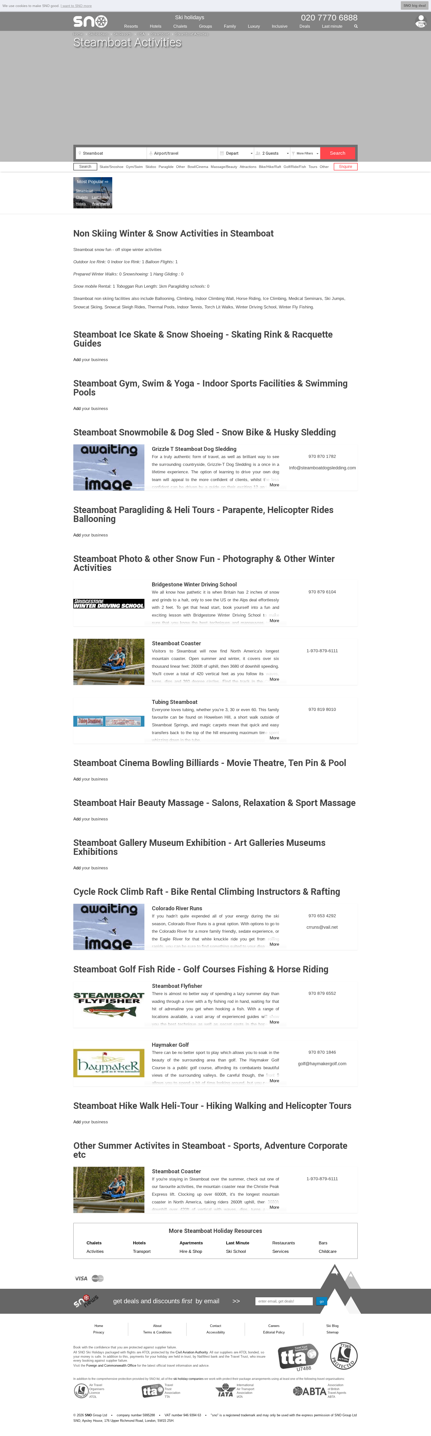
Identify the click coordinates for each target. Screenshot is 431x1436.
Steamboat (160, 34)
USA (141, 34)
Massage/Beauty (224, 167)
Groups (205, 26)
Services (280, 1251)
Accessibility (216, 1332)
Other (180, 167)
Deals (305, 26)
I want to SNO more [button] (76, 6)
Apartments (101, 204)
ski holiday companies (188, 1379)
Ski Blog (332, 1326)
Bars (323, 1243)
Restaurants (283, 1243)
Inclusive (280, 26)
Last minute (101, 197)
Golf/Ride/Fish (295, 167)
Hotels (155, 26)
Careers (274, 1326)
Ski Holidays (98, 34)
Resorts (131, 26)
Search (85, 166)
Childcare (327, 1251)
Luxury (254, 26)
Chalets (180, 26)
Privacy (98, 1332)
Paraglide (166, 167)
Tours (313, 167)
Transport (142, 1251)
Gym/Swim (134, 167)
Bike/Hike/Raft (270, 167)
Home (78, 34)
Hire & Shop (191, 1251)
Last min (332, 26)
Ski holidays (189, 17)
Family (230, 26)
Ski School (236, 1251)
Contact (215, 1326)
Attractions (248, 167)
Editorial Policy (274, 1332)
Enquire (345, 166)
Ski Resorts (123, 34)
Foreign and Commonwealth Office (111, 1365)
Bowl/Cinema (198, 167)
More (274, 485)
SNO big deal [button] (415, 5)
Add (77, 359)
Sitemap (332, 1332)
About (157, 1326)
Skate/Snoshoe (111, 167)
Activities (95, 1251)
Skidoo (150, 167)
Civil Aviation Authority (192, 1352)
